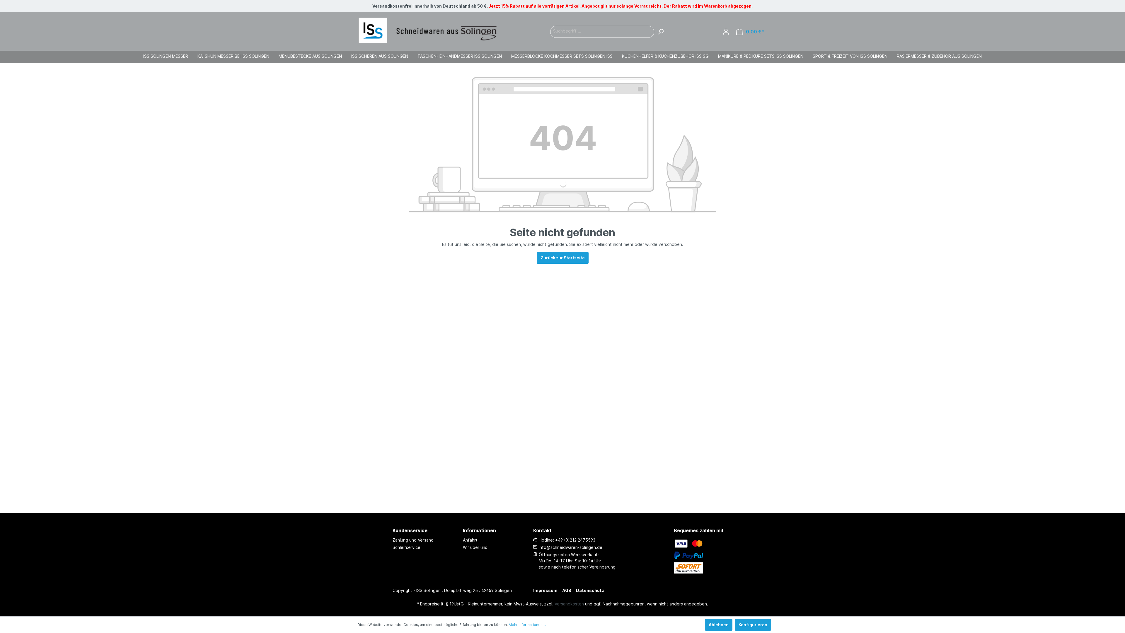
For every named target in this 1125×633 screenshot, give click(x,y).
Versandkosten (569, 603)
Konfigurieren (753, 624)
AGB (566, 590)
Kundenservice (410, 530)
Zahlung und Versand (413, 539)
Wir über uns (475, 547)
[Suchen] (660, 32)
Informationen (479, 530)
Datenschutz (590, 590)
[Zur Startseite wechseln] (427, 30)
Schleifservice (406, 547)
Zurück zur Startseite (563, 257)
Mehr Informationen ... (527, 624)
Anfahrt (470, 539)
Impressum (545, 590)
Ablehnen (719, 624)
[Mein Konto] (726, 31)
